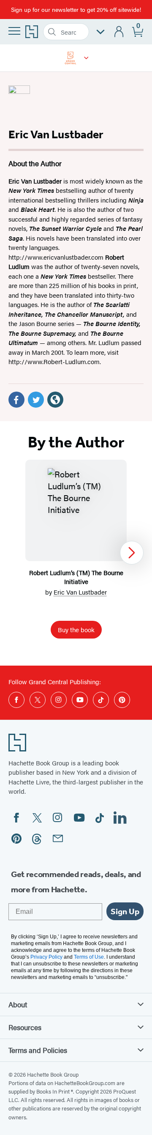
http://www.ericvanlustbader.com (55, 256)
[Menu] (14, 31)
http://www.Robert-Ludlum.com (54, 361)
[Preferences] (100, 32)
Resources (24, 1027)
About (17, 1004)
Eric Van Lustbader (80, 591)
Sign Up (125, 911)
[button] (86, 58)
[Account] (119, 32)
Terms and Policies (37, 1050)
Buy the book (76, 629)
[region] (76, 552)
